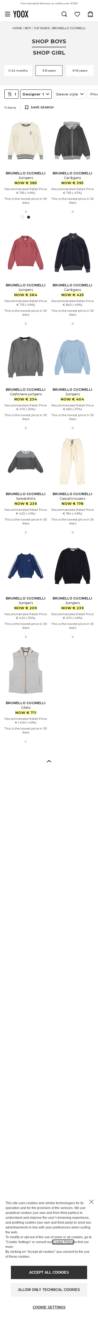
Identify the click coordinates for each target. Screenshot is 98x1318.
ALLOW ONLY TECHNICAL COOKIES (49, 1290)
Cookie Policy (63, 1242)
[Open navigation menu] (7, 14)
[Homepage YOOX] (20, 14)
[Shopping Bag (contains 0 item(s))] (90, 14)
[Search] (64, 14)
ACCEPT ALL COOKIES (49, 1272)
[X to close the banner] (91, 1202)
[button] (49, 760)
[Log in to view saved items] (77, 14)
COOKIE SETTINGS (49, 1307)
